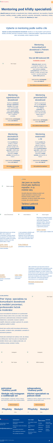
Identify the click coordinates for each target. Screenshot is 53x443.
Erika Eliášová (23, 244)
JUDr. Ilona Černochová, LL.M (6, 245)
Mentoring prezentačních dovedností (40, 97)
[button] (52, 2)
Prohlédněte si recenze (39, 60)
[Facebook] (52, 441)
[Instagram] (47, 441)
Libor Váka (18, 275)
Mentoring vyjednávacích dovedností (12, 97)
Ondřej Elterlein (2, 276)
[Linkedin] (44, 441)
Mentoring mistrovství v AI (40, 136)
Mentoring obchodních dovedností (12, 136)
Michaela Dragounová (35, 282)
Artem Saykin (41, 230)
